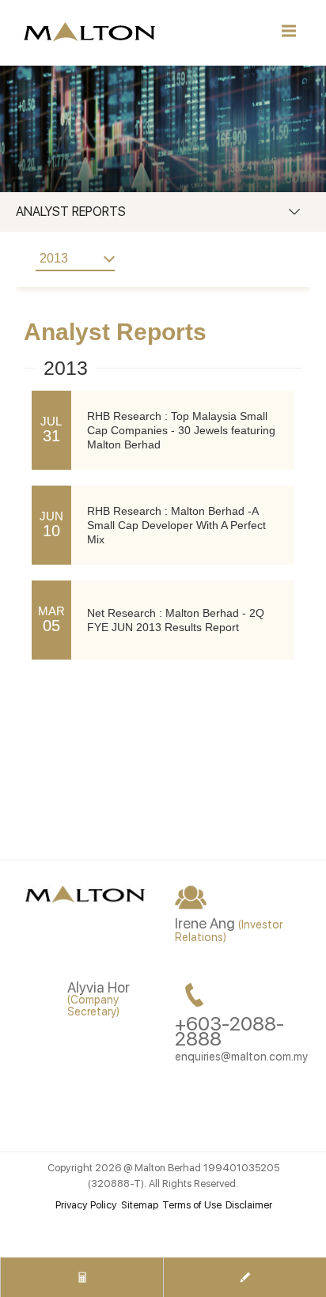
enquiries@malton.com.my (241, 1056)
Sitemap (139, 1205)
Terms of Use (192, 1205)
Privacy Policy (86, 1205)
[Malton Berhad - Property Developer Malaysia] (87, 896)
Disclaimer (249, 1205)
